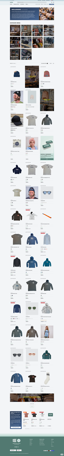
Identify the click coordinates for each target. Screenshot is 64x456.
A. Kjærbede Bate (12, 363)
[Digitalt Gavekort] (50, 415)
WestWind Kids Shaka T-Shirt (29, 177)
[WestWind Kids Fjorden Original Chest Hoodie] (17, 332)
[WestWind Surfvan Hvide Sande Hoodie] (47, 262)
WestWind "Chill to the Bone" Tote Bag (15, 151)
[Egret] (27, 130)
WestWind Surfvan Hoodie (28, 247)
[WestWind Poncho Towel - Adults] (26, 415)
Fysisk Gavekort (43, 0)
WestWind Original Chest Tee (29, 386)
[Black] (33, 106)
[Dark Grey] (27, 225)
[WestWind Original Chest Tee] (32, 378)
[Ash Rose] (41, 83)
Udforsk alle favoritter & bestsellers (16, 427)
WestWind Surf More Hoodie (14, 177)
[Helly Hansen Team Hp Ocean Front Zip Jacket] (47, 308)
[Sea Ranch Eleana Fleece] (47, 239)
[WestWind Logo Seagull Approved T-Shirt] (47, 169)
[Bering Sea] (26, 249)
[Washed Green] (13, 106)
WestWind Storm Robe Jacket (41, 420)
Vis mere (32, 406)
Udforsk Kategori (13, 34)
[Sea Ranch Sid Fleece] (17, 262)
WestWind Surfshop (13, 453)
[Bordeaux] (12, 225)
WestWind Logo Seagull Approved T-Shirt (45, 177)
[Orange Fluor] (41, 225)
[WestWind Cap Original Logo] (17, 120)
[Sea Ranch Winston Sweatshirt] (17, 308)
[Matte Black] (28, 318)
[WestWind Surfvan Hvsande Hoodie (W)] (47, 355)
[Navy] (11, 83)
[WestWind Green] (43, 341)
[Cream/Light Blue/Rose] (44, 388)
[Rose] (13, 83)
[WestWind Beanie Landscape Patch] (32, 192)
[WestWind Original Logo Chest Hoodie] (17, 216)
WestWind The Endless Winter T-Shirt (15, 247)
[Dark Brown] (32, 106)
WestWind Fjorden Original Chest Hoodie (45, 128)
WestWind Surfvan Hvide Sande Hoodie (45, 270)
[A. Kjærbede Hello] (32, 308)
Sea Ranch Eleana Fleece (43, 247)
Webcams (42, 4)
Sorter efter (11, 63)
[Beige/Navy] (11, 153)
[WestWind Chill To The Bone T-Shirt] (32, 120)
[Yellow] (27, 106)
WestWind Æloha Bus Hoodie (14, 293)
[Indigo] (11, 318)
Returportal (31, 443)
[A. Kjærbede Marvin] (47, 192)
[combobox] (31, 2)
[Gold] (26, 318)
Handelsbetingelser (42, 440)
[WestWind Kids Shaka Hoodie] (32, 262)
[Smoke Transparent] (44, 202)
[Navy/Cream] (42, 388)
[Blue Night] (43, 83)
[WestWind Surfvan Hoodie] (32, 239)
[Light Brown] (12, 83)
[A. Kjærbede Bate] (17, 355)
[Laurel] (18, 318)
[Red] (14, 318)
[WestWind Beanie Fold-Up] (17, 73)
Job (51, 443)
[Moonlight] (14, 130)
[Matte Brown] (27, 318)
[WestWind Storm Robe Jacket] (32, 216)
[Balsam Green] (42, 83)
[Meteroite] (11, 106)
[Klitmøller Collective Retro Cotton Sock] (47, 378)
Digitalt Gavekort (39, 0)
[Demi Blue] (42, 202)
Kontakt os (31, 440)
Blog (47, 4)
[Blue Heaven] (41, 341)
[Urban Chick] (31, 422)
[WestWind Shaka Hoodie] (47, 285)
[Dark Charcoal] (17, 318)
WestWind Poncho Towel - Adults (26, 420)
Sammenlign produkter (43, 63)
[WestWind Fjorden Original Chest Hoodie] (47, 120)
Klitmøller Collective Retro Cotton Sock (45, 386)
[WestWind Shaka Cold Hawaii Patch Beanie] (47, 73)
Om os (52, 440)
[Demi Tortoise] (43, 202)
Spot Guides (45, 4)
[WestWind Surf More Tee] (17, 192)
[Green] (13, 130)
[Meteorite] (26, 202)
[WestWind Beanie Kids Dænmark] (32, 143)
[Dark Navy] (11, 272)
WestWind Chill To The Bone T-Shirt (30, 128)
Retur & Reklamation (42, 443)
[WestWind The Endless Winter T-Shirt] (17, 239)
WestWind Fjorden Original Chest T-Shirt (30, 293)
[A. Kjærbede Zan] (32, 355)
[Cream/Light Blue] (43, 388)
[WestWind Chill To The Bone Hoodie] (32, 332)
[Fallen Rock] (42, 130)
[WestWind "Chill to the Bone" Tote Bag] (17, 143)
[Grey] (41, 318)
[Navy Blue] (11, 179)
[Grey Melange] (12, 179)
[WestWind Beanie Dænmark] (17, 97)
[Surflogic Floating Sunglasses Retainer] (47, 216)
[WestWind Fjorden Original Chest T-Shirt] (32, 285)
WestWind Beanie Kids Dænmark (29, 151)
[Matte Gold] (29, 318)
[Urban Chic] (26, 130)
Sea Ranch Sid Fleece (13, 270)
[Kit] (26, 225)
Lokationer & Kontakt (37, 4)
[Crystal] (41, 202)
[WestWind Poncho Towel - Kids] (34, 415)
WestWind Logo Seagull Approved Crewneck (15, 386)
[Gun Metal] (32, 318)
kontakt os (13, 0)
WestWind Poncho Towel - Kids (34, 420)
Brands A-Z (52, 446)
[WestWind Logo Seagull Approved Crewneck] (17, 378)
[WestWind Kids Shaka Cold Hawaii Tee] (47, 332)
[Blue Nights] (12, 106)
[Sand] (26, 106)
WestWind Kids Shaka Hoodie (29, 270)
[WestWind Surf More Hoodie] (17, 169)
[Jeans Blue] (14, 272)
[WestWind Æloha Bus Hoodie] (17, 285)
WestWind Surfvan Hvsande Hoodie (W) (45, 363)
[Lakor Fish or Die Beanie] (32, 97)
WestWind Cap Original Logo (14, 128)
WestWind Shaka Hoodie (43, 293)
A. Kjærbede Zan (27, 363)
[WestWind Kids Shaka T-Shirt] (32, 169)
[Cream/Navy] (41, 388)
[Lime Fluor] (43, 225)
